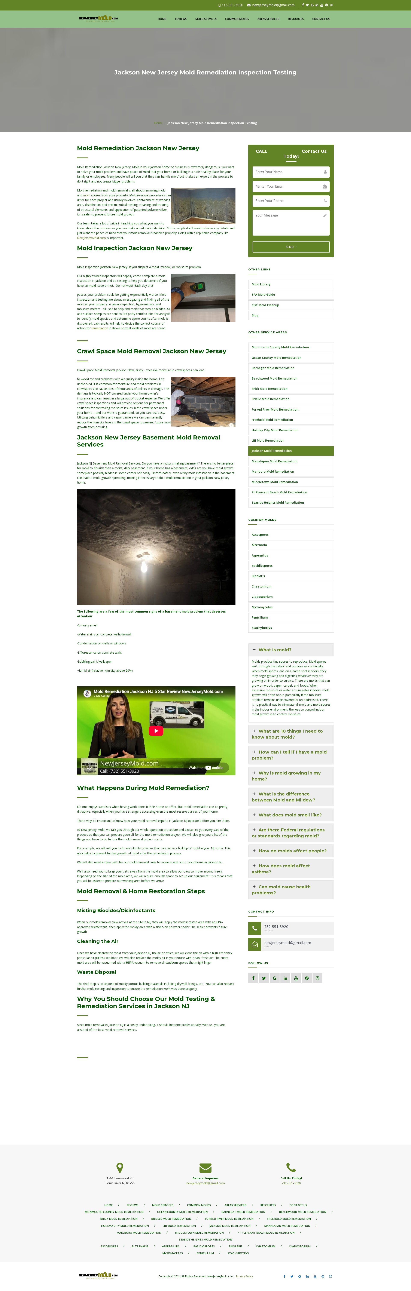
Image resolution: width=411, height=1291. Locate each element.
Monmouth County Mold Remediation (280, 347)
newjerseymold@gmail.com (273, 5)
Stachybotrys (262, 628)
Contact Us (321, 19)
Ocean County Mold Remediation (276, 358)
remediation (99, 328)
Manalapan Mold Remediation (274, 461)
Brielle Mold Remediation (270, 399)
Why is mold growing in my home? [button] (286, 776)
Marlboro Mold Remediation (273, 471)
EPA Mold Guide (263, 294)
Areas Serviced (269, 19)
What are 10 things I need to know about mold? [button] (287, 734)
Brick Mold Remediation (269, 389)
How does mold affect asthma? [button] (281, 868)
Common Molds (237, 19)
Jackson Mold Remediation (272, 451)
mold (86, 195)
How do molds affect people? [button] (293, 850)
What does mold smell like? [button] (290, 815)
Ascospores (260, 535)
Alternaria (259, 545)
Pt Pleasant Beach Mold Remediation (279, 492)
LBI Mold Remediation (268, 440)
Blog (255, 315)
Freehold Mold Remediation (272, 420)
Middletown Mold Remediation (275, 482)
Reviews (181, 19)
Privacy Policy (244, 1276)
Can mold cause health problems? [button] (281, 889)
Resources (296, 19)
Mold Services (206, 19)
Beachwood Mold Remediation (274, 378)
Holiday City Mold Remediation (275, 430)
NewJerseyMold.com (91, 238)
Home (162, 19)
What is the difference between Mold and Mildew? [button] (283, 797)
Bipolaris (258, 576)
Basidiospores (262, 566)
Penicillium (260, 617)
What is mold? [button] (275, 649)
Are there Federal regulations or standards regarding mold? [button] (288, 832)
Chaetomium (261, 586)
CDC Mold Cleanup (265, 305)
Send (290, 247)
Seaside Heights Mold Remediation (278, 502)
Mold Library (261, 284)
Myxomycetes (262, 607)
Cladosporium (262, 597)
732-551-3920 (232, 5)
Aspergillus (260, 555)
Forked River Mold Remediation (275, 409)
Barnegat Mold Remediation (273, 368)
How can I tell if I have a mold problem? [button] (289, 755)
